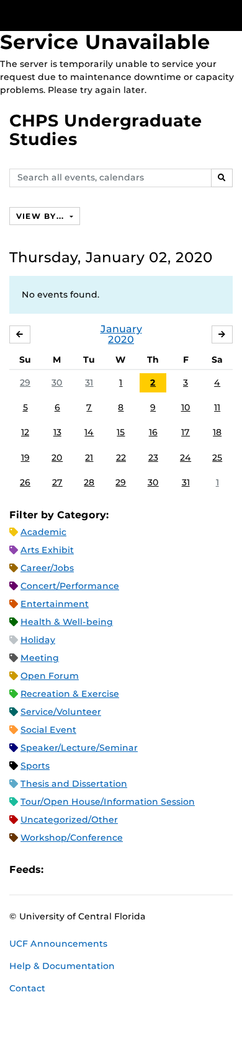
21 (89, 457)
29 (25, 382)
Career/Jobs (47, 567)
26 (25, 482)
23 (153, 457)
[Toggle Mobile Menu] (229, 15)
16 (153, 432)
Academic (43, 532)
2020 (121, 339)
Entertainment (54, 603)
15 (121, 432)
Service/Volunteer (60, 711)
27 (57, 482)
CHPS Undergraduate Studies (105, 129)
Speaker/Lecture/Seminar (79, 747)
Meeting (39, 657)
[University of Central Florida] (94, 15)
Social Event (48, 729)
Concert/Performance (69, 585)
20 (57, 457)
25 (217, 457)
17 (185, 432)
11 (217, 407)
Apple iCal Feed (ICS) (59, 869)
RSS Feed (101, 869)
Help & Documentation (62, 965)
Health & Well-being (66, 621)
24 (185, 457)
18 (217, 432)
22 (121, 457)
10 (185, 407)
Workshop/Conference (71, 837)
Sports (35, 765)
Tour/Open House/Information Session (107, 801)
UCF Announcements (58, 943)
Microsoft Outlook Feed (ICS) (80, 869)
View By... (41, 216)
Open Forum (49, 675)
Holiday (37, 639)
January (121, 329)
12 (25, 432)
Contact (27, 988)
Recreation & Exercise (69, 693)
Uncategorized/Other (69, 819)
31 (89, 382)
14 (89, 432)
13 (57, 432)
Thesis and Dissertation (73, 783)
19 (25, 457)
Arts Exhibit (47, 549)
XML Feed (122, 869)
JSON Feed (144, 869)
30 (57, 382)
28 (89, 482)
